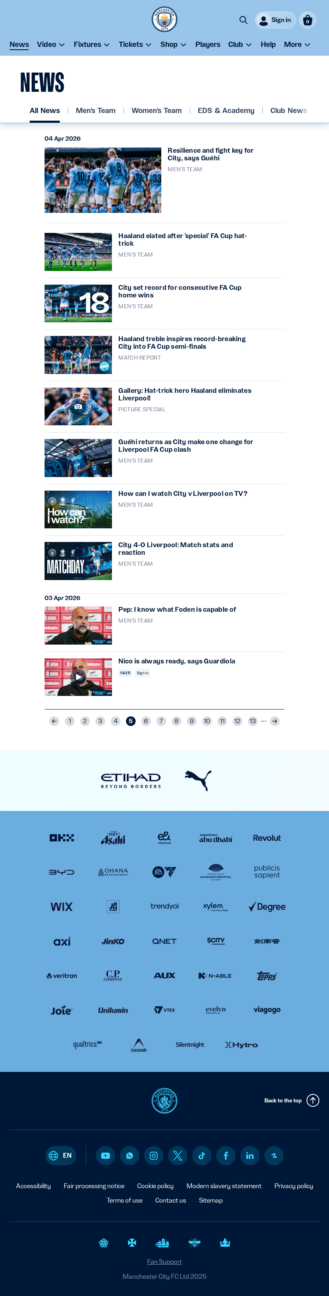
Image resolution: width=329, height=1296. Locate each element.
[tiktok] (202, 1156)
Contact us (170, 1200)
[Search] (243, 20)
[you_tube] (105, 1155)
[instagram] (154, 1156)
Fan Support (164, 1261)
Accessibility (33, 1186)
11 (222, 721)
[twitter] (178, 1156)
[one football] (274, 1155)
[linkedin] (250, 1155)
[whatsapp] (130, 1156)
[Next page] (275, 721)
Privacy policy (293, 1186)
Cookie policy (155, 1186)
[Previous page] (54, 721)
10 (207, 721)
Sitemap (211, 1200)
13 (253, 721)
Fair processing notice (94, 1186)
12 (237, 721)
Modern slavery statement (224, 1186)
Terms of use (124, 1200)
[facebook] (226, 1156)
